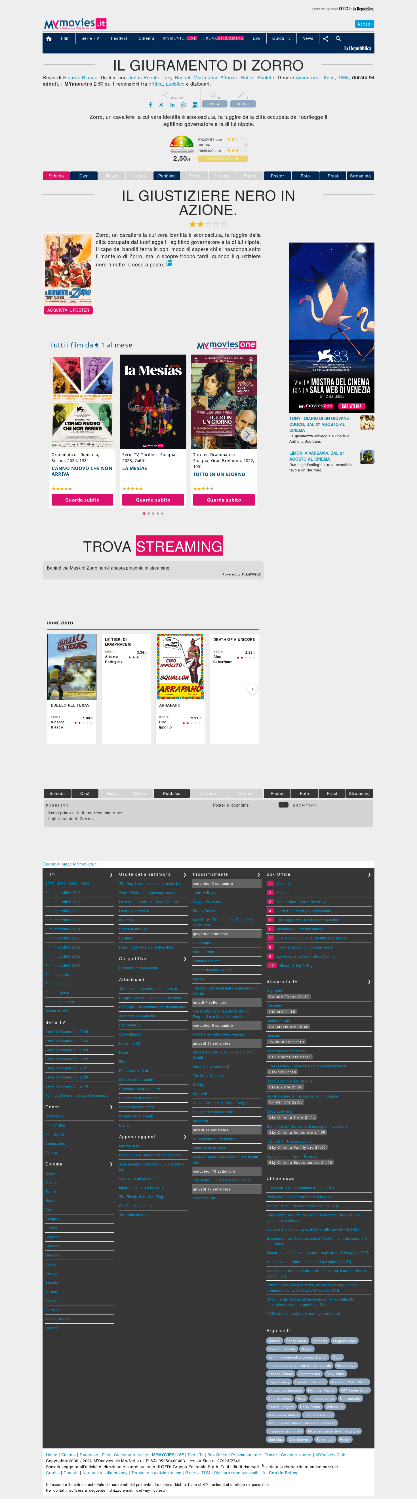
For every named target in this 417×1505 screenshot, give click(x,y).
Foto (305, 176)
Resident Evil (130, 1024)
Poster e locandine (231, 805)
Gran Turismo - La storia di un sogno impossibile (307, 1126)
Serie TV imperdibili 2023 (66, 1049)
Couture (126, 937)
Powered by (231, 574)
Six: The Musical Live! (137, 1205)
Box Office (217, 1455)
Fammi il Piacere (207, 960)
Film (106, 1455)
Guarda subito (82, 500)
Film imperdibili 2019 (63, 947)
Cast (84, 176)
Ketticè (199, 978)
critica (156, 83)
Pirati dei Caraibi (321, 1390)
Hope (123, 1052)
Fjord (123, 1061)
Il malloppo (202, 942)
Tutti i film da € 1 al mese (91, 344)
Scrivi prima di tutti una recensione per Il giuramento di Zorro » (85, 815)
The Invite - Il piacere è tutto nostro (148, 988)
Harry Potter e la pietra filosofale (146, 947)
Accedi (364, 24)
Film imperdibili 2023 (63, 910)
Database (89, 1455)
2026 (61, 883)
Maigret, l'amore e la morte (141, 1187)
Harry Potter (310, 1406)
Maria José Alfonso (215, 77)
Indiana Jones (322, 1398)
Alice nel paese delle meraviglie (333, 1431)
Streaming (360, 176)
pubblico (175, 83)
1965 (343, 77)
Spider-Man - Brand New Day (301, 901)
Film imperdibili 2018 (63, 956)
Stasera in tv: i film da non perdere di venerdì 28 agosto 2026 (318, 1252)
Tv (201, 1455)
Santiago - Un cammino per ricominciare (153, 1006)
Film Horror (54, 1134)
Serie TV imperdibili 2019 (66, 1086)
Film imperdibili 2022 (63, 919)
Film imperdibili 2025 (63, 892)
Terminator (325, 1439)
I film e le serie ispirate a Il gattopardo (299, 1365)
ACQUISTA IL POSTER (68, 310)
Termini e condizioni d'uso (156, 1472)
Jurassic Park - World (349, 1382)
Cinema (68, 1455)
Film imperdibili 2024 (63, 901)
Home (51, 1455)
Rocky (345, 1439)
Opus (337, 1357)
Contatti (71, 1472)
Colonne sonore (296, 1455)
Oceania (284, 883)
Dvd (191, 1455)
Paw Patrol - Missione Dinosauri (220, 1034)
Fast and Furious (318, 1415)
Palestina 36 (129, 1043)
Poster (277, 176)
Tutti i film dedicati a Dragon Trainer (297, 1357)
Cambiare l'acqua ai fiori (139, 1088)
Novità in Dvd (56, 1010)
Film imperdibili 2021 (63, 928)
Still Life (273, 1035)
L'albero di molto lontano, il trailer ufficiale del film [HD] (313, 1229)
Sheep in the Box (133, 928)
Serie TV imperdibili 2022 (66, 1058)
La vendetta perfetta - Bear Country (148, 901)
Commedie (54, 1115)
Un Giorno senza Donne (213, 1111)
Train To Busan (205, 892)
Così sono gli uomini (136, 1178)
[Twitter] (161, 105)
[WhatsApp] (183, 105)
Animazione (55, 1143)
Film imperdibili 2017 (63, 965)
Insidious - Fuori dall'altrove (300, 928)
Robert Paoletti (257, 77)
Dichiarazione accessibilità (239, 1472)
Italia (329, 77)
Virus (301, 1398)
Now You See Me (282, 1349)
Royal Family (279, 1382)
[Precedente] (54, 689)
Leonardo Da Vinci (310, 1382)
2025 (73, 883)
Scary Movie (297, 1340)
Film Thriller (55, 1125)
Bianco (125, 1125)
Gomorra (320, 1340)
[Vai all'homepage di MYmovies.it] (75, 28)
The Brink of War (133, 1214)
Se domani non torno (136, 1106)
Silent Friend (203, 951)
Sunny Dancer (205, 910)
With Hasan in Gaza (209, 1147)
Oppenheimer (310, 1373)
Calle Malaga (130, 1034)
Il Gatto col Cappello (136, 1079)
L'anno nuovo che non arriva (82, 471)
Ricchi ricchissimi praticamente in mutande (302, 1096)
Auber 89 (200, 1120)
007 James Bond (354, 1390)
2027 (49, 883)
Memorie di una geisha (286, 1050)
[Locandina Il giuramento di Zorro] (68, 303)
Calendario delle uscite (138, 967)
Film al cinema (57, 983)
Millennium (335, 1406)
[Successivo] (253, 689)
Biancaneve (346, 1365)
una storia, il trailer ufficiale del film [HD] (300, 1187)
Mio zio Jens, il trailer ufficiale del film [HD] (302, 1205)
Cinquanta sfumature (285, 1390)
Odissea (284, 892)
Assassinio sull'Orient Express (292, 1156)
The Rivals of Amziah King (141, 1196)
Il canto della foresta (136, 1115)
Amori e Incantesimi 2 (211, 1066)
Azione (51, 1152)
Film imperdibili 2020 (63, 937)
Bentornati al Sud (133, 1070)
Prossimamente (246, 1455)
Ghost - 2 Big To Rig (296, 965)
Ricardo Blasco (80, 77)
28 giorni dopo (344, 1340)
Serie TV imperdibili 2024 (66, 1040)
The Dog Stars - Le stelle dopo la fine (150, 883)
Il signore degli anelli (285, 1431)
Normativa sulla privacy (105, 1472)
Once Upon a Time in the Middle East (150, 1154)
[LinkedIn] (172, 105)
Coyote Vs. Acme (207, 901)
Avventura (307, 77)
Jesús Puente (144, 77)
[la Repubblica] (342, 12)
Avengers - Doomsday (137, 1015)
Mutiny (198, 1084)
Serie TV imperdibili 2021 (66, 1067)
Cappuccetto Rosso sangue (290, 1080)
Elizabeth (275, 1005)
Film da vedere (57, 974)
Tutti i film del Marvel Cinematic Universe (302, 1423)
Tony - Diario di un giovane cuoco (147, 892)
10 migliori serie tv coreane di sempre (77, 1095)
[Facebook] (150, 105)
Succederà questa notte (139, 1097)
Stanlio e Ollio (278, 1020)
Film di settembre (59, 1001)
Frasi (333, 176)
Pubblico (167, 176)
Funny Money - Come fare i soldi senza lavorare (307, 1065)
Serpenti (200, 1093)
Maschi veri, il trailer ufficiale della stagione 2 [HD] (309, 1261)
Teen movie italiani (283, 1415)
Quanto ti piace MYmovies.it (70, 864)
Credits (53, 1472)
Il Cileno (126, 919)
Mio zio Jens (129, 1145)
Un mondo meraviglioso (213, 969)
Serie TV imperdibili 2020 (66, 1077)
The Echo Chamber (209, 1075)
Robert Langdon (281, 1406)
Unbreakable (350, 1398)
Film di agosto (57, 992)
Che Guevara (300, 1439)
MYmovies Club (330, 1455)
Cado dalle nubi (280, 1111)
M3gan (307, 1349)
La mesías (134, 468)
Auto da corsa (279, 1398)
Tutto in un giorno (219, 474)
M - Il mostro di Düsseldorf (215, 1138)
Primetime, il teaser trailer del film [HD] (299, 1196)
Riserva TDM (197, 1472)
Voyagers (274, 990)
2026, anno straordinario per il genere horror (304, 1313)
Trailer (271, 1455)
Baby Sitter (336, 1373)
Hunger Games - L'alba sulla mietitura (151, 997)
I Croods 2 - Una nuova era (289, 1141)
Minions (274, 1340)
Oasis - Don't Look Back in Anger (220, 1102)
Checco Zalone (280, 1373)
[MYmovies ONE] (226, 345)
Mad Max (275, 1439)
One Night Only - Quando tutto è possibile (312, 937)
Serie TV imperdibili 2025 (66, 1031)
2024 (85, 883)
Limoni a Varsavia (134, 910)
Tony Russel (176, 77)
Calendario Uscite (131, 1455)
